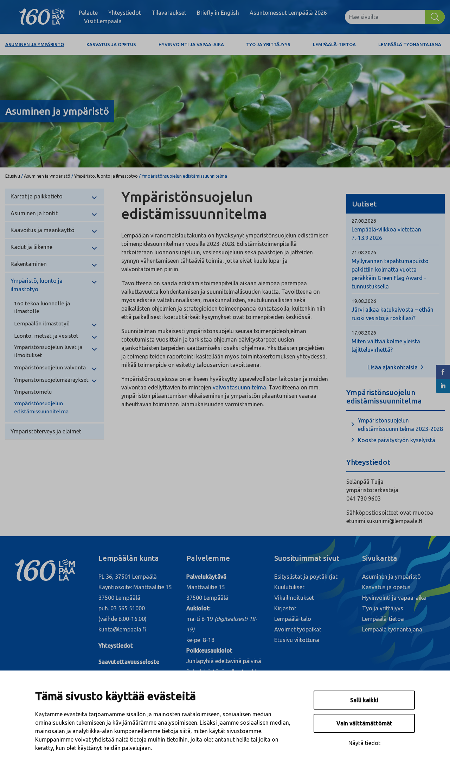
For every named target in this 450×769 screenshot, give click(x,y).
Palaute (88, 12)
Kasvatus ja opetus (111, 44)
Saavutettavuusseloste (128, 662)
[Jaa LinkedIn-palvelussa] (443, 386)
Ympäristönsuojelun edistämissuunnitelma (41, 407)
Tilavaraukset (169, 12)
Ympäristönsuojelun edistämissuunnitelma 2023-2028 (400, 424)
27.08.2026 (364, 221)
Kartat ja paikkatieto (37, 196)
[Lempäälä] (42, 16)
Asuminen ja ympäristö (34, 44)
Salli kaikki (364, 700)
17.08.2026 (364, 333)
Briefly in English (218, 12)
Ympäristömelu (33, 392)
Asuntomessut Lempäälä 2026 (288, 12)
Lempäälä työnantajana (409, 44)
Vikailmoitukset (294, 598)
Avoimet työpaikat (297, 629)
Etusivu (12, 175)
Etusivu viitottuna (296, 640)
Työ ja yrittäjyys (268, 44)
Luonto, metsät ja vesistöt (46, 336)
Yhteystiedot (124, 12)
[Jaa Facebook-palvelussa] (443, 372)
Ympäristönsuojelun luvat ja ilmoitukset (48, 351)
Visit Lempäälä (103, 21)
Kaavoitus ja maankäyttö (43, 230)
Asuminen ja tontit (34, 213)
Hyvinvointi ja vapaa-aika (191, 44)
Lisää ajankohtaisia (393, 367)
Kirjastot (285, 608)
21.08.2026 (364, 252)
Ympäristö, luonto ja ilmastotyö (106, 175)
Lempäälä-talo (292, 619)
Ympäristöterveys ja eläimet (46, 431)
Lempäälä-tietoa (334, 44)
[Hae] (435, 17)
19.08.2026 (364, 301)
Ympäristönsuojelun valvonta (50, 367)
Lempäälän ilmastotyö (42, 323)
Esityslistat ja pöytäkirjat (306, 576)
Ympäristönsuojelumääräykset (51, 380)
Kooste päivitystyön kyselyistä (396, 440)
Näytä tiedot (364, 743)
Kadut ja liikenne (31, 247)
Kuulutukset (289, 587)
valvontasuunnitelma (239, 387)
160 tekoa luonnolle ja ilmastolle (42, 307)
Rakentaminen (29, 264)
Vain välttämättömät (364, 723)
